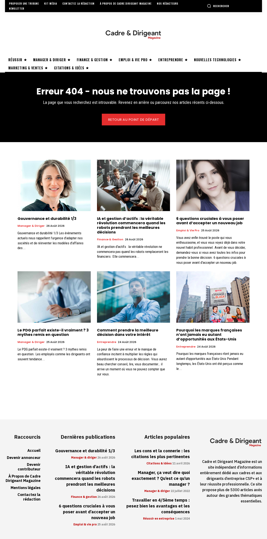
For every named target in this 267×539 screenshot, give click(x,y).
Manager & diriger (31, 226)
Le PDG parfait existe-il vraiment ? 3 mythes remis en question (53, 332)
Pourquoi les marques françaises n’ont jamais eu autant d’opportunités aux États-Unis (209, 334)
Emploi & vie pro (187, 230)
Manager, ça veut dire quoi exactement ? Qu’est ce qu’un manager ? (161, 478)
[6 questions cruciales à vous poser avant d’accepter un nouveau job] (212, 185)
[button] (218, 6)
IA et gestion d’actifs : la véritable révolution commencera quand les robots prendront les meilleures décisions (131, 225)
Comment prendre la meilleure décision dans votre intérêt (127, 332)
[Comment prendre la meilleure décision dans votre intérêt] (133, 296)
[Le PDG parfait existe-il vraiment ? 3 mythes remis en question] (54, 296)
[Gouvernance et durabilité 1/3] (54, 185)
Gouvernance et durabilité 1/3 (47, 218)
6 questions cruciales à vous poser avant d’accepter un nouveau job (210, 221)
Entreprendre (106, 342)
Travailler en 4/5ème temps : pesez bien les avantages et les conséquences (158, 506)
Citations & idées (159, 463)
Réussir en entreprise (158, 519)
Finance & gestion (110, 239)
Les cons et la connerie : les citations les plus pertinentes (160, 454)
